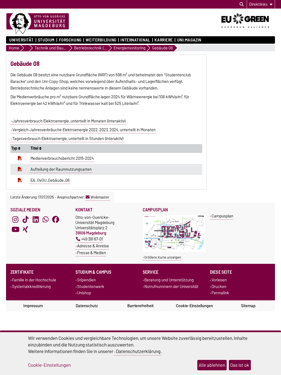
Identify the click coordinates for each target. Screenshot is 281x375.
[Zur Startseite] (37, 24)
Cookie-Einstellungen (194, 306)
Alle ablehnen (212, 365)
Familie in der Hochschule (34, 280)
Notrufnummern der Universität (171, 286)
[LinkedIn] (36, 220)
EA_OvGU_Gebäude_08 (50, 180)
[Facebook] (56, 220)
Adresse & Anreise (93, 245)
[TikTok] (25, 220)
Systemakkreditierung (31, 286)
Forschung (70, 40)
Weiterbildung (101, 40)
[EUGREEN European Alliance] (248, 29)
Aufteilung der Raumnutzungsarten (61, 169)
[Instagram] (15, 220)
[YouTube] (15, 229)
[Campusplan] (174, 250)
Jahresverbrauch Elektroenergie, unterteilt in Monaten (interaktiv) (69, 121)
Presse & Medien (91, 252)
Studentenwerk (90, 286)
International (135, 40)
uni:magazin (189, 40)
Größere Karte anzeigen (162, 257)
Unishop (84, 293)
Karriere (163, 40)
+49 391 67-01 (92, 239)
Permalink (220, 293)
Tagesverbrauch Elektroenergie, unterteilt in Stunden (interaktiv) (67, 138)
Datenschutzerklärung (138, 351)
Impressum (33, 306)
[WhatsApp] (45, 220)
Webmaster (100, 197)
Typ (14, 148)
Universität (21, 40)
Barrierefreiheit (140, 306)
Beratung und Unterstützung (169, 280)
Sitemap (248, 306)
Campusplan (222, 215)
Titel (34, 148)
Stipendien (86, 280)
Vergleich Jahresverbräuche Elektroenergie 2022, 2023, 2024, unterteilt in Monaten (84, 130)
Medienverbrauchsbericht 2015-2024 (62, 158)
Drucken (219, 286)
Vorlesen (219, 280)
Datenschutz (87, 306)
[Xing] (25, 229)
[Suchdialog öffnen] (241, 4)
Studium (46, 40)
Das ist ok (239, 365)
